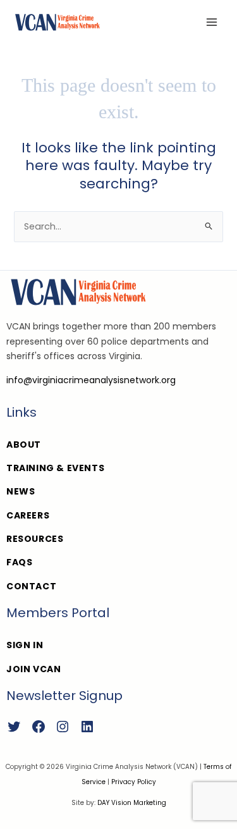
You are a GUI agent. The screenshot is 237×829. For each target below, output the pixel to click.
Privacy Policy (133, 782)
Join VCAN (33, 669)
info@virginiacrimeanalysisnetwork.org (91, 380)
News (20, 491)
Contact (31, 586)
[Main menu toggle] (211, 22)
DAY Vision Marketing (131, 803)
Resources (34, 538)
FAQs (19, 562)
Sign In (24, 645)
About (23, 444)
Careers (27, 515)
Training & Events (55, 468)
